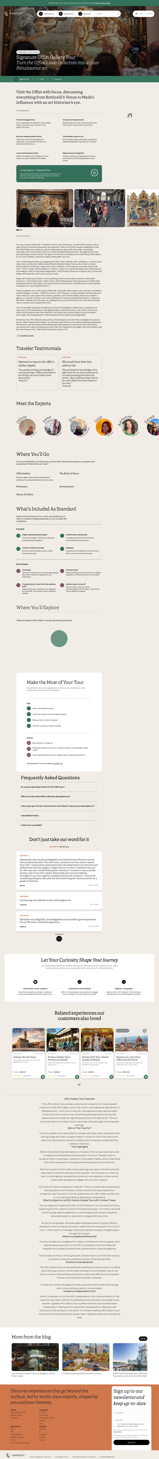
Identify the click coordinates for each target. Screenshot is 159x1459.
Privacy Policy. (117, 1432)
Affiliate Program (16, 1415)
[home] (15, 16)
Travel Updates (16, 1434)
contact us (58, 763)
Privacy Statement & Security (40, 1457)
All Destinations (22, 52)
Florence (36, 52)
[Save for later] (41, 1031)
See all (143, 1339)
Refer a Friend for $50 (18, 1412)
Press (41, 1423)
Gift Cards (14, 1418)
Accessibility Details (26, 336)
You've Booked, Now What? (20, 1443)
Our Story (42, 1412)
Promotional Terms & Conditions (84, 1457)
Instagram (43, 1434)
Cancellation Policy (62, 1457)
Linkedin (42, 1437)
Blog (12, 1429)
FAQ (12, 1431)
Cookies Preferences (107, 1457)
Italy (30, 52)
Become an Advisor (17, 1437)
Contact (14, 1440)
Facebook (42, 1429)
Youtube (42, 1440)
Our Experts (43, 1415)
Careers (42, 1421)
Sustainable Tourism (46, 1418)
